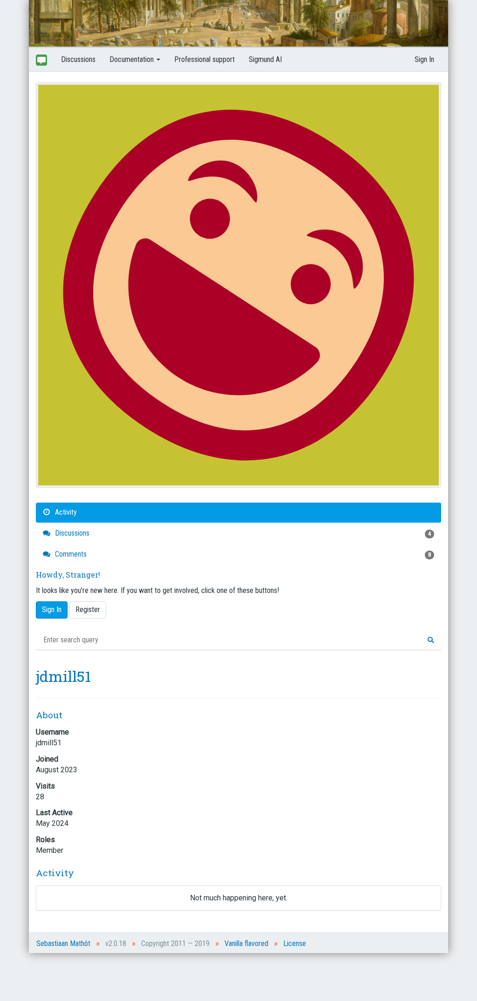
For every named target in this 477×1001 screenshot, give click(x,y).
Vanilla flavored (246, 943)
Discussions (78, 59)
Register (87, 609)
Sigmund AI (265, 59)
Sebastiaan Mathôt (63, 943)
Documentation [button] (132, 59)
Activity (65, 512)
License (294, 943)
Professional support (204, 59)
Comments (242, 554)
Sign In (424, 59)
